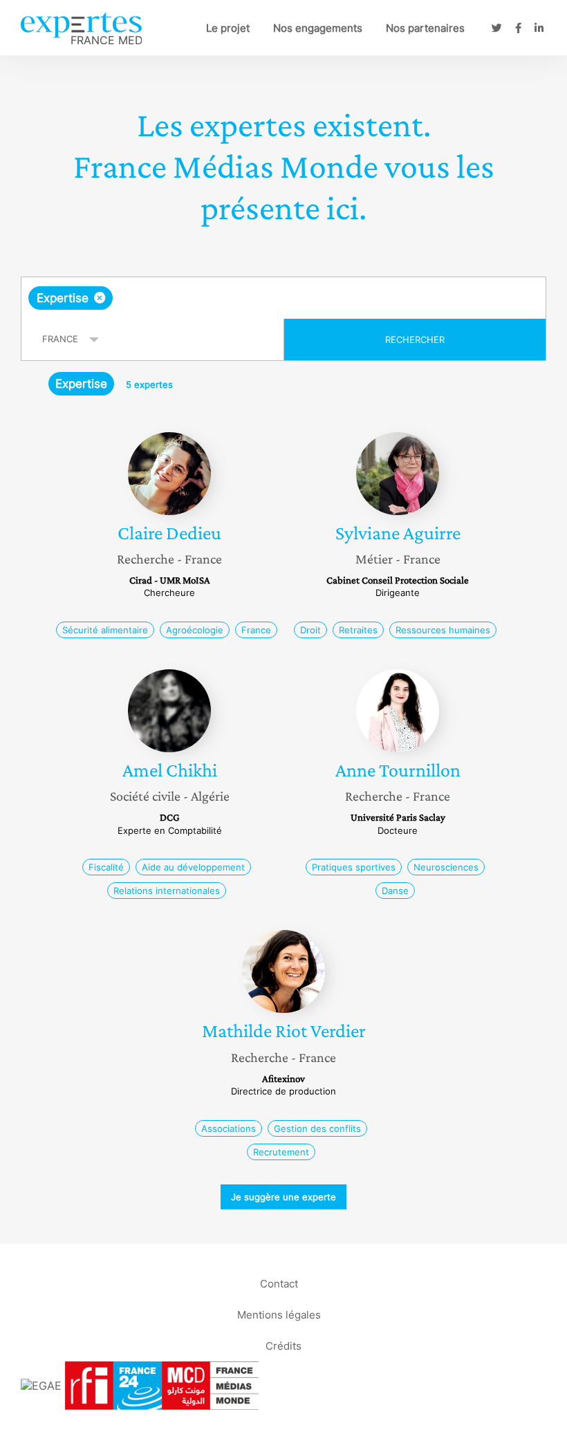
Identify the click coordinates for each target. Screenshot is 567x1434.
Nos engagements (317, 28)
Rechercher (415, 339)
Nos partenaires (425, 28)
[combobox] (283, 298)
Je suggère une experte (283, 1196)
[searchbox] (225, 298)
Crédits (283, 1345)
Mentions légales (279, 1314)
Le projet (228, 28)
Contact (279, 1283)
